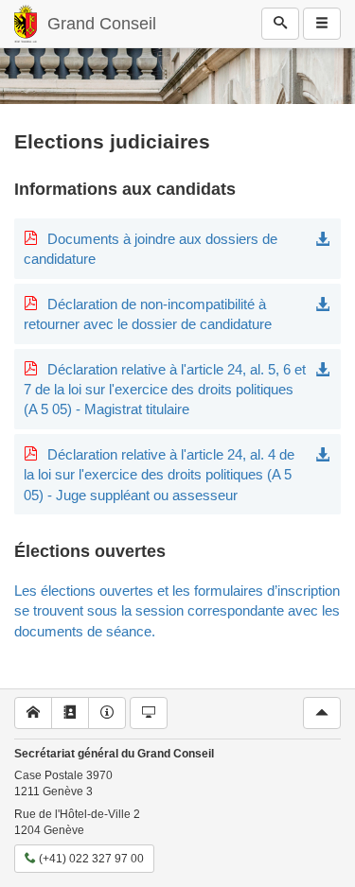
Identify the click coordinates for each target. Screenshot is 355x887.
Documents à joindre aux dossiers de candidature (150, 249)
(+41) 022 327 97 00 (90, 858)
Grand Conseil (101, 23)
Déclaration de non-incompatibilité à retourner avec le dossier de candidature (148, 314)
